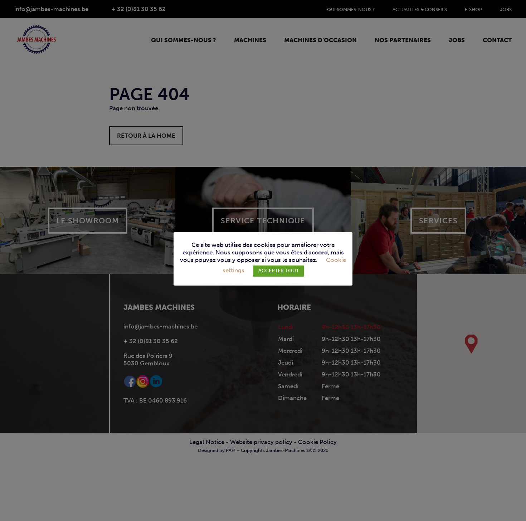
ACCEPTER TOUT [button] (278, 271)
